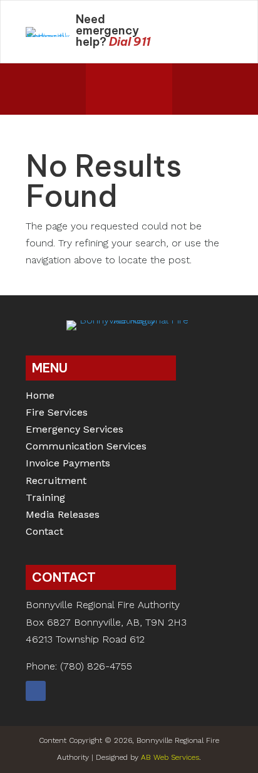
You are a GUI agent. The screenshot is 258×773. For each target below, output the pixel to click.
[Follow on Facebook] (36, 691)
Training (45, 498)
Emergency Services (74, 430)
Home (40, 396)
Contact (44, 532)
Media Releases (63, 515)
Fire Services (57, 413)
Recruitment (56, 481)
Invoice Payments (68, 464)
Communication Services (86, 447)
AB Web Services (170, 757)
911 (141, 41)
